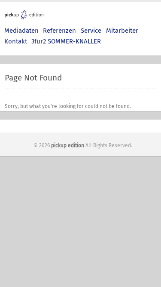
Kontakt (15, 41)
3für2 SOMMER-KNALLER (66, 41)
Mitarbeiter (122, 30)
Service (91, 30)
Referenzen (59, 30)
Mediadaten (21, 30)
